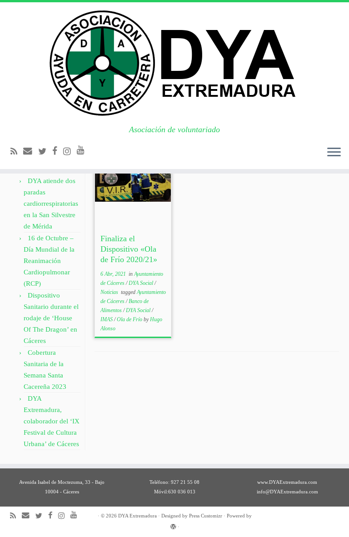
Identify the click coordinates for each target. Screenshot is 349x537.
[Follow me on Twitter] (45, 151)
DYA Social (142, 283)
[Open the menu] (334, 152)
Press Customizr (205, 515)
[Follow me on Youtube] (83, 150)
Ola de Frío (130, 319)
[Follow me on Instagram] (70, 151)
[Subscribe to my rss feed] (16, 151)
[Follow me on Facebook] (57, 151)
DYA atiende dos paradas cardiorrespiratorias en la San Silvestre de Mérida (51, 203)
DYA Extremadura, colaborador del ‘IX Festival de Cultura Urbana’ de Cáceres (52, 421)
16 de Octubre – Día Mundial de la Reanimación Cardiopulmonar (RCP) (49, 260)
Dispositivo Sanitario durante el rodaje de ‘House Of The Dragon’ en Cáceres (51, 318)
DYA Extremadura (137, 515)
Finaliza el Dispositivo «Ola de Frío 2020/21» (128, 249)
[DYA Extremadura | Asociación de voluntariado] (174, 63)
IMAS (107, 319)
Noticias (110, 292)
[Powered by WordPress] (173, 525)
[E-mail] (30, 151)
